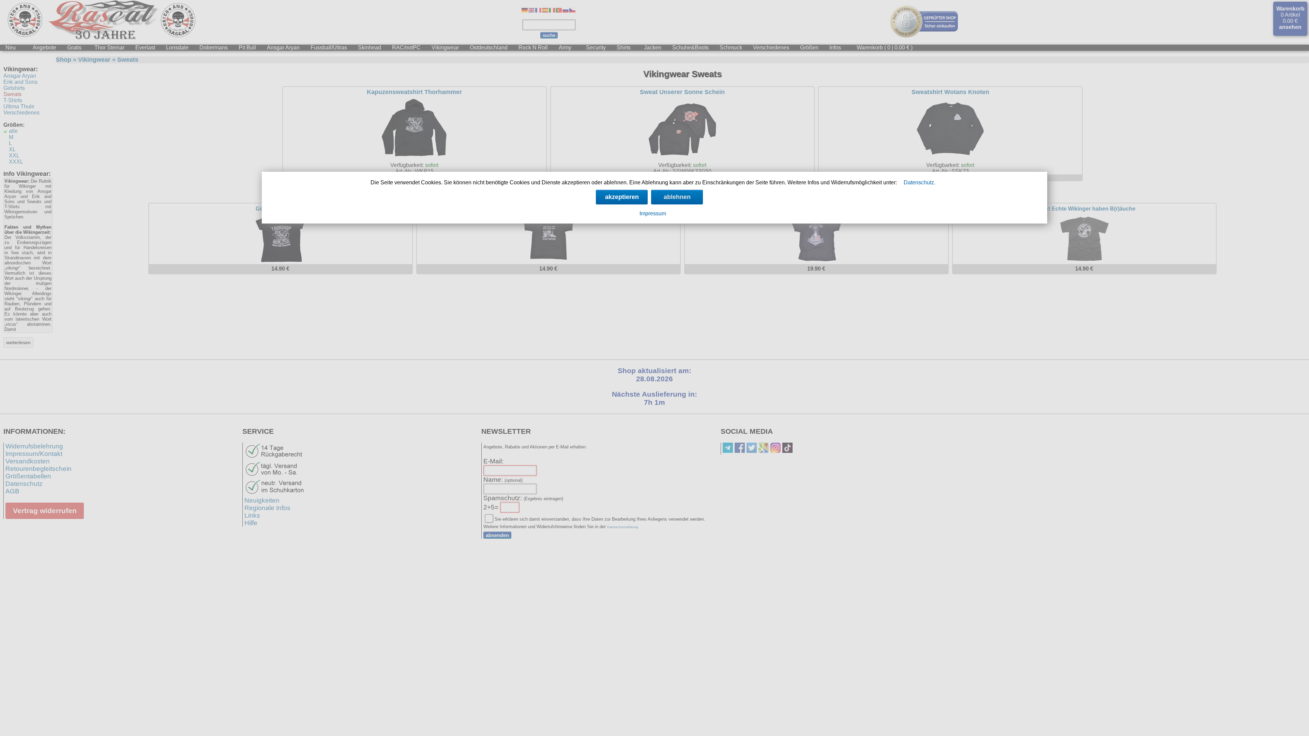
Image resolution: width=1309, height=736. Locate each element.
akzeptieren (622, 197)
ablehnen (677, 197)
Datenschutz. (919, 182)
